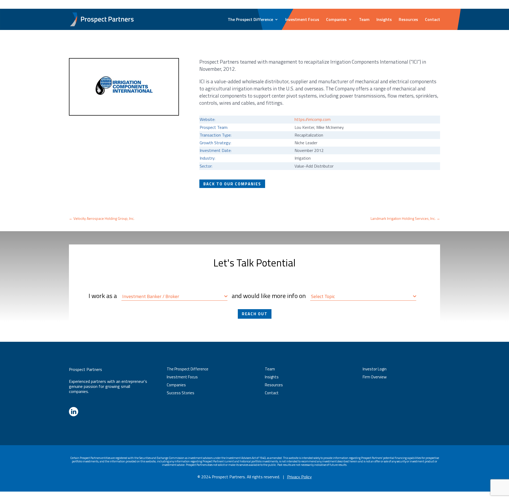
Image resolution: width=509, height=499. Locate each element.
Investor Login (429, 5)
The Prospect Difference (250, 20)
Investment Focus (302, 20)
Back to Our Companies (232, 184)
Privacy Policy (299, 477)
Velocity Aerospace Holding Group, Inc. (101, 218)
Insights (384, 20)
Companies (336, 20)
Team (364, 20)
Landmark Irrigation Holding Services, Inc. (405, 218)
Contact (432, 20)
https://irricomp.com (313, 119)
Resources (408, 20)
